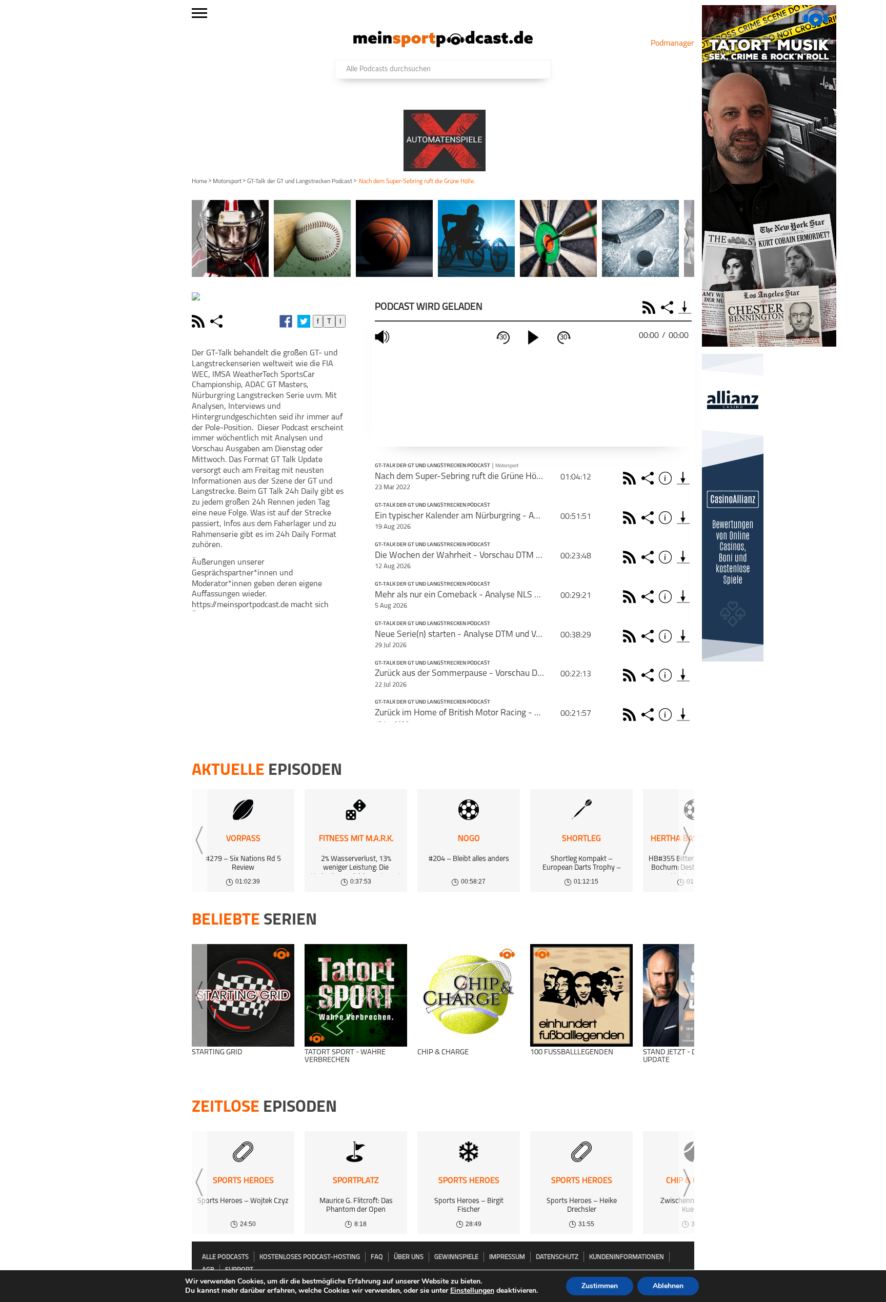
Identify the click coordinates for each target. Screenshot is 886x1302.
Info (667, 478)
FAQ (377, 1257)
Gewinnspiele (456, 1257)
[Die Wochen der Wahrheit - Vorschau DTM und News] (683, 557)
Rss (631, 478)
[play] (533, 337)
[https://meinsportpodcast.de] (443, 45)
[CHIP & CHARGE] (468, 995)
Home (199, 181)
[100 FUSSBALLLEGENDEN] (581, 995)
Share (668, 307)
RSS (650, 307)
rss (199, 321)
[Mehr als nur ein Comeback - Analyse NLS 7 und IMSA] (683, 596)
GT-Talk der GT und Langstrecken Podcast (299, 181)
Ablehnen (668, 1286)
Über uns (409, 1257)
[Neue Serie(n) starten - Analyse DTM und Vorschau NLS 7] (683, 636)
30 (503, 337)
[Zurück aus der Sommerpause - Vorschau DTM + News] (683, 675)
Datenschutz (557, 1257)
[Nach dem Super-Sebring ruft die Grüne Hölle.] (683, 478)
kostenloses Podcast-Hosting (309, 1257)
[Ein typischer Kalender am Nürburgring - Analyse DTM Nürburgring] (683, 517)
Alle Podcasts (225, 1257)
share (218, 321)
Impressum (507, 1257)
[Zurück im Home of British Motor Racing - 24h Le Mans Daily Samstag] (683, 714)
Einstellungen (472, 1290)
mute (383, 337)
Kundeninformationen (626, 1257)
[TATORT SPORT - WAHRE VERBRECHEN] (356, 995)
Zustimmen (599, 1286)
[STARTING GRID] (243, 995)
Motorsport (227, 181)
